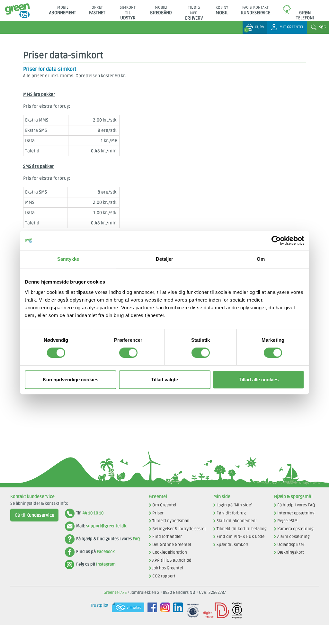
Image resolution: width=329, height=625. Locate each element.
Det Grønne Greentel (171, 544)
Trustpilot (99, 605)
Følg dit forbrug (231, 513)
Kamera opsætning (295, 528)
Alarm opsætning (293, 536)
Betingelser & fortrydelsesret (179, 528)
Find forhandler (167, 536)
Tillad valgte (164, 379)
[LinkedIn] (176, 610)
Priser (158, 513)
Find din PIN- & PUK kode (240, 536)
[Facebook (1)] (150, 610)
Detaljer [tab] (164, 259)
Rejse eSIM (287, 520)
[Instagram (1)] (163, 610)
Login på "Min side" (234, 505)
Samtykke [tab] (68, 259)
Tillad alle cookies (259, 379)
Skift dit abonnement (237, 520)
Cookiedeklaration (169, 552)
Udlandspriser (290, 544)
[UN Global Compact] (191, 610)
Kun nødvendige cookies (70, 379)
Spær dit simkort (233, 544)
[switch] (128, 353)
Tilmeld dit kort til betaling (242, 528)
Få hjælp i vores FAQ (296, 505)
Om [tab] (261, 259)
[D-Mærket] (214, 610)
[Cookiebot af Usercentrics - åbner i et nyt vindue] (276, 240)
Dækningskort (290, 552)
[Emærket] (126, 610)
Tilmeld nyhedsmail (170, 520)
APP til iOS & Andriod (171, 560)
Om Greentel (164, 505)
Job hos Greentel (167, 568)
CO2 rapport (163, 576)
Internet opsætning (296, 513)
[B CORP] (235, 610)
